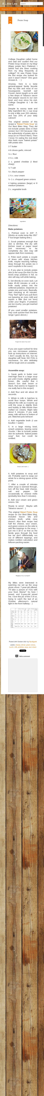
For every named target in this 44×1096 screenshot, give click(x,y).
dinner (23, 645)
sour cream (32, 647)
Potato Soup (23, 20)
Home (15, 9)
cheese (17, 645)
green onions (30, 645)
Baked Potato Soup (28, 512)
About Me (21, 9)
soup (26, 647)
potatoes (21, 647)
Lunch (11, 647)
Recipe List (30, 9)
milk (15, 647)
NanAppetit (33, 641)
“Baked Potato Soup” (25, 123)
